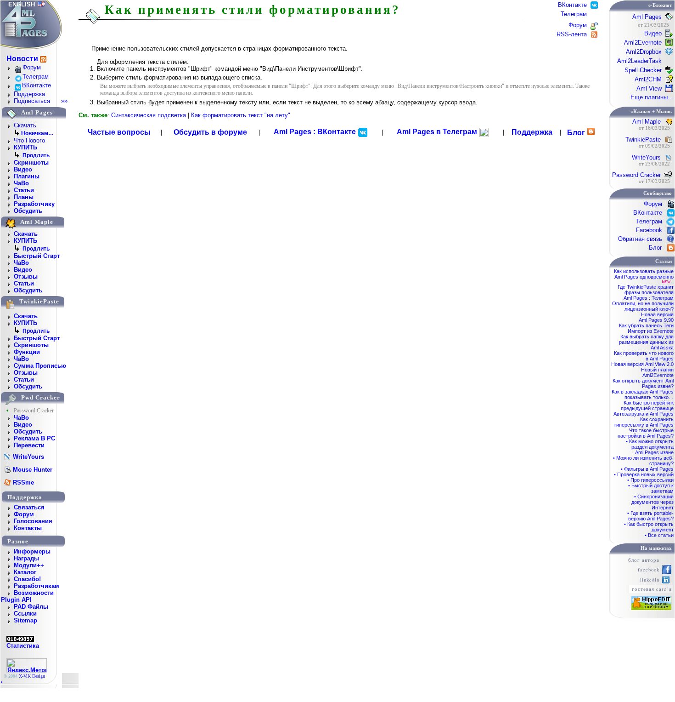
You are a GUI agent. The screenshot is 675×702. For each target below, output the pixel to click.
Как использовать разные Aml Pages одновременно (644, 274)
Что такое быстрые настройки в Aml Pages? (646, 433)
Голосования (33, 521)
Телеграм (35, 76)
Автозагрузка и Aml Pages (643, 414)
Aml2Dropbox (644, 51)
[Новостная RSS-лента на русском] (43, 59)
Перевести (29, 445)
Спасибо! (27, 579)
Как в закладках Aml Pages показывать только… (643, 394)
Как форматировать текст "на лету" (240, 115)
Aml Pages (647, 16)
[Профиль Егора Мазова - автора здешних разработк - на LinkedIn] (665, 581)
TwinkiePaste (643, 139)
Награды (26, 558)
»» (64, 100)
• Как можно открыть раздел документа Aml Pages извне (650, 447)
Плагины (26, 176)
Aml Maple (646, 121)
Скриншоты (31, 162)
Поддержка (29, 94)
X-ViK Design (32, 676)
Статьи (24, 190)
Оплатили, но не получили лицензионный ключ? (643, 306)
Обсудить (28, 210)
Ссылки (25, 613)
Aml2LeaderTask (639, 60)
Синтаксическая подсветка (148, 115)
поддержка (24, 497)
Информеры (32, 551)
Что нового (29, 140)
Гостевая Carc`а (652, 589)
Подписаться (32, 100)
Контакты (28, 528)
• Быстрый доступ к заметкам (651, 488)
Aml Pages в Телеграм (438, 132)
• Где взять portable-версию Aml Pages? (650, 515)
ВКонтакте (36, 85)
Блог (576, 133)
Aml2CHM (648, 79)
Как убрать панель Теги (646, 325)
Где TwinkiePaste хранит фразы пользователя (646, 289)
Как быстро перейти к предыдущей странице (647, 405)
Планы (24, 197)
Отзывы (26, 276)
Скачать (25, 125)
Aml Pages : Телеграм (649, 298)
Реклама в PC (34, 438)
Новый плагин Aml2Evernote (657, 372)
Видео (23, 169)
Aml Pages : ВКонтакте (316, 132)
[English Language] (41, 4)
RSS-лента (573, 34)
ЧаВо (21, 183)
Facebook (649, 230)
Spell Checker (643, 70)
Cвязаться (29, 507)
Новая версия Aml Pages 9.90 (656, 317)
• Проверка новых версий (644, 474)
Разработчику (34, 203)
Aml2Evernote (643, 42)
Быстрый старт (37, 255)
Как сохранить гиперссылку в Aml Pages (644, 422)
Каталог (25, 572)
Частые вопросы (119, 132)
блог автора (643, 560)
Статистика (22, 645)
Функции (27, 351)
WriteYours (646, 157)
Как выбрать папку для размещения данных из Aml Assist (646, 342)
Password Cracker (636, 174)
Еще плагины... (651, 97)
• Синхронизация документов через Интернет (652, 502)
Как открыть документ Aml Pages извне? (643, 383)
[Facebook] (666, 572)
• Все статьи (659, 535)
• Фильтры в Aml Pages (647, 469)
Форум (31, 67)
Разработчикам (36, 585)
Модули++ (29, 565)
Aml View (649, 88)
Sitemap (25, 620)
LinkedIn (649, 579)
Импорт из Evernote (651, 331)
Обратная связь (640, 238)
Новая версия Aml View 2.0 (642, 364)
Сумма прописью (40, 365)
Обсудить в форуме (210, 132)
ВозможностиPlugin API (27, 596)
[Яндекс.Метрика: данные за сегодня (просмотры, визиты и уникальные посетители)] (26, 665)
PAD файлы (31, 606)
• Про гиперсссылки (650, 480)
